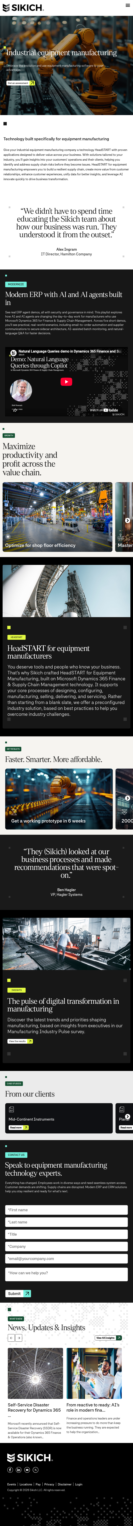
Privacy (49, 1484)
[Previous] (11, 1338)
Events (11, 1484)
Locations (26, 1484)
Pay (38, 1484)
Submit (14, 1293)
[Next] (127, 520)
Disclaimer (65, 1484)
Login (78, 1484)
